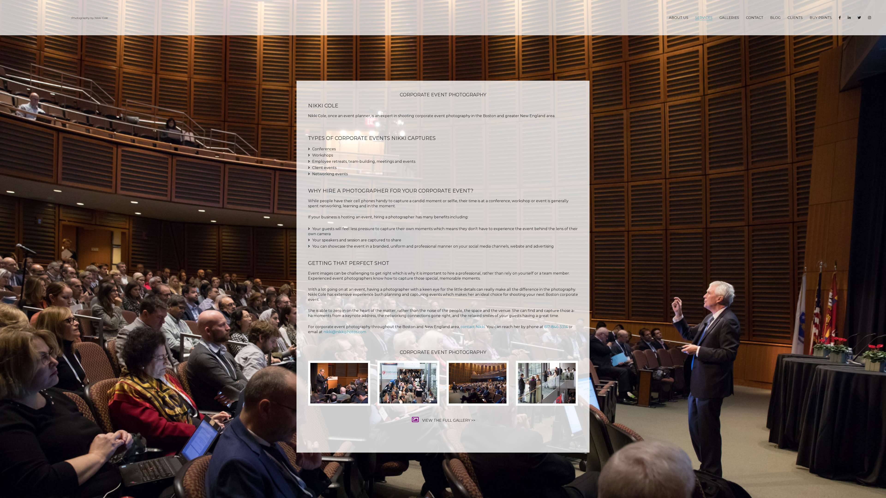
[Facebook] (840, 17)
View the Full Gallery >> (448, 420)
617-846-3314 (556, 327)
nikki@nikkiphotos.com (344, 332)
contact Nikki (473, 327)
